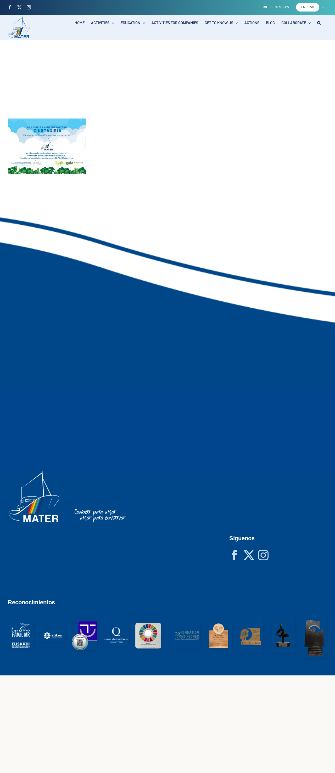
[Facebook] (234, 555)
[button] (319, 23)
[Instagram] (263, 555)
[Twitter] (249, 555)
